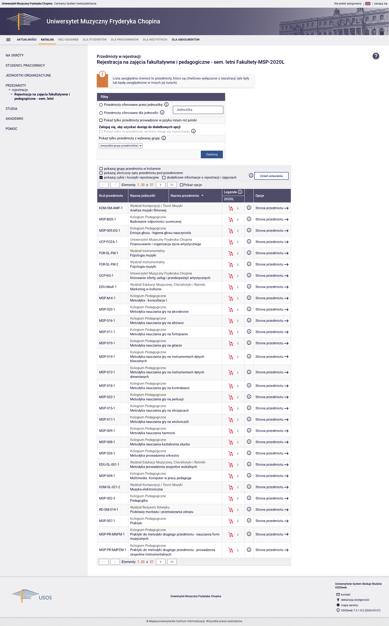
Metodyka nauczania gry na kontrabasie (160, 388)
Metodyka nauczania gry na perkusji (157, 399)
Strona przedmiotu (269, 208)
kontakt (345, 594)
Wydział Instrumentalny (147, 251)
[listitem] (27, 39)
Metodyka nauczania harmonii (152, 433)
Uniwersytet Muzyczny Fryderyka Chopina (161, 240)
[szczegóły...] (238, 208)
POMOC (11, 129)
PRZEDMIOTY (16, 86)
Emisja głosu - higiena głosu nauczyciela (160, 233)
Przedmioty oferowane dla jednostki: (131, 113)
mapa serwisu (349, 605)
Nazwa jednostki (142, 196)
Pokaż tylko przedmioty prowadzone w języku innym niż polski (150, 120)
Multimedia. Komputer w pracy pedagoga (160, 478)
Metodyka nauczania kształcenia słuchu (160, 444)
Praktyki (136, 523)
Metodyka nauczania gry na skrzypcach (159, 410)
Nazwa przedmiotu (185, 196)
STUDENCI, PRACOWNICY (25, 66)
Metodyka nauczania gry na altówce (157, 323)
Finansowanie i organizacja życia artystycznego (165, 244)
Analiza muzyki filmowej (148, 210)
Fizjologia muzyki (143, 255)
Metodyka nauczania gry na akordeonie (159, 312)
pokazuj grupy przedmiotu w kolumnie (132, 169)
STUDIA (11, 109)
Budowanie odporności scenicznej (155, 222)
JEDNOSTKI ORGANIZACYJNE (28, 75)
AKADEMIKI (14, 119)
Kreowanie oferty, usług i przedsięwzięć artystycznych (170, 278)
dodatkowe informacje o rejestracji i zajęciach (201, 177)
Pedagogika (139, 501)
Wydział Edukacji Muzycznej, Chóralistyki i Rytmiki (168, 285)
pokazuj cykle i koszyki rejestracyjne (131, 177)
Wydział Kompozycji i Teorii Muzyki (156, 206)
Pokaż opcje (192, 185)
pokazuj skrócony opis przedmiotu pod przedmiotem (143, 173)
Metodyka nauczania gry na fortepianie (159, 334)
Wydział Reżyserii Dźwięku (150, 507)
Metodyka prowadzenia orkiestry (154, 456)
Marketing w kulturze (145, 289)
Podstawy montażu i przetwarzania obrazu (161, 512)
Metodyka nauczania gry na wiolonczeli (159, 422)
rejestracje (20, 90)
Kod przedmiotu (111, 196)
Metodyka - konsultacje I (148, 300)
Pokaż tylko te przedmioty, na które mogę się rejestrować (147, 131)
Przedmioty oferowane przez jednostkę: (133, 105)
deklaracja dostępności (355, 599)
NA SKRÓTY (15, 55)
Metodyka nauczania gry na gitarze (156, 345)
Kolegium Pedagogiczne (148, 217)
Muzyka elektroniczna (146, 489)
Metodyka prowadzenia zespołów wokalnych (163, 467)
